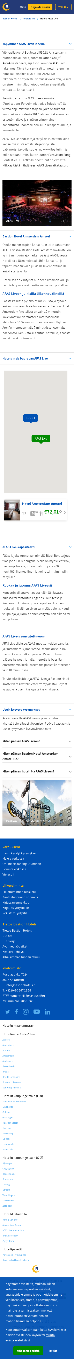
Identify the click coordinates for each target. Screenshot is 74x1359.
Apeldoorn (7, 1061)
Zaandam (7, 1206)
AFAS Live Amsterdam (13, 1230)
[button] (40, 7)
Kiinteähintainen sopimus (20, 897)
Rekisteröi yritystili (15, 913)
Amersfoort (8, 1045)
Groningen (7, 1117)
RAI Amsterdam (10, 1236)
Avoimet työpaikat (14, 946)
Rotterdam (8, 1179)
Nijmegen (7, 1163)
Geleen (6, 1112)
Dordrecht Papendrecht (14, 1101)
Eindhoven (8, 1107)
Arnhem (6, 1050)
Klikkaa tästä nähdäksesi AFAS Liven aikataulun (34, 165)
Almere (6, 1040)
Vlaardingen (8, 1195)
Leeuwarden (8, 1144)
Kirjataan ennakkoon (16, 902)
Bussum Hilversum (11, 1082)
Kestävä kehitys (13, 952)
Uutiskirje (9, 941)
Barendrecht (8, 1066)
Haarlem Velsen (10, 1123)
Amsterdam (8, 1056)
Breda (5, 1071)
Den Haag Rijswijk (11, 1087)
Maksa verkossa (13, 858)
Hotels (22, 7)
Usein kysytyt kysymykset (19, 853)
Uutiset (7, 936)
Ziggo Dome (8, 1241)
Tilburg (6, 1184)
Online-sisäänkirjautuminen (21, 864)
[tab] (37, 741)
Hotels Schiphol (10, 1220)
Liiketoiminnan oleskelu (19, 892)
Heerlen (6, 1128)
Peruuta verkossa (14, 869)
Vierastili (8, 874)
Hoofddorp (8, 1133)
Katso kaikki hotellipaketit (15, 1260)
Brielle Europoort (11, 1077)
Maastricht (7, 1149)
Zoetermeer (8, 1200)
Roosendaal (8, 1174)
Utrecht (6, 1190)
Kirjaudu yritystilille (15, 908)
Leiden (6, 1139)
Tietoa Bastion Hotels (17, 930)
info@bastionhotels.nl (21, 985)
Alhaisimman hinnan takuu (21, 957)
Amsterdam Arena (11, 1225)
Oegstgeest (8, 1168)
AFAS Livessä (11, 250)
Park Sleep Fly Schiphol (14, 1255)
